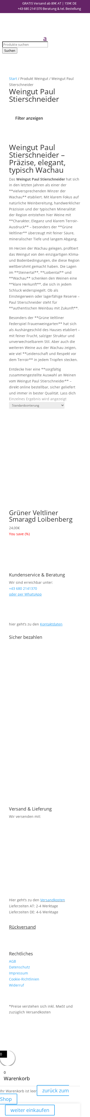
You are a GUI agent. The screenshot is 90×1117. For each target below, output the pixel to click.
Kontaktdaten (51, 624)
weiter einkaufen (29, 1110)
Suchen (9, 50)
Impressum (18, 973)
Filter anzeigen (29, 117)
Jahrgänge (39, 133)
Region (21, 133)
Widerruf (16, 985)
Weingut (30, 133)
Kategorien (12, 133)
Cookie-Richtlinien (24, 979)
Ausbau (66, 133)
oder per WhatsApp (25, 594)
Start (13, 78)
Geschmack (57, 133)
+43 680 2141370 (30, 9)
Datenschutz (19, 967)
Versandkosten (52, 900)
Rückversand (22, 927)
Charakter (48, 133)
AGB (12, 961)
